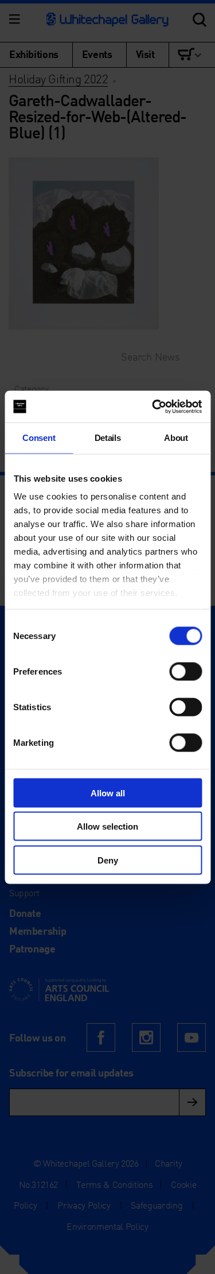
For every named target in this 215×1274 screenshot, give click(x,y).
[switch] (185, 671)
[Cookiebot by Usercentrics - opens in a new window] (153, 406)
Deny (107, 860)
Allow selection (107, 826)
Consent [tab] (38, 438)
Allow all (108, 792)
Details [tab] (108, 438)
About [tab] (175, 438)
